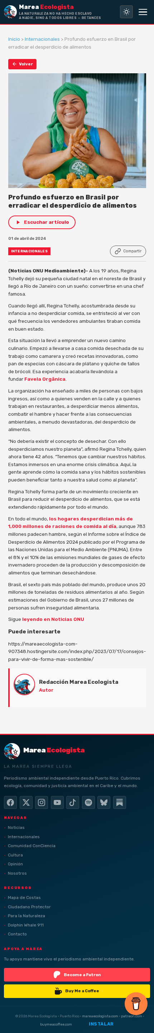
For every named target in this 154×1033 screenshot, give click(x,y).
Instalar (101, 1024)
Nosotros (17, 873)
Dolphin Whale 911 (26, 925)
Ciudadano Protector (29, 906)
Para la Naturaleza (26, 915)
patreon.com (131, 1016)
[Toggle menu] (143, 12)
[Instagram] (41, 802)
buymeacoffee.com (56, 1024)
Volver (26, 63)
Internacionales (42, 39)
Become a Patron (82, 974)
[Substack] (119, 802)
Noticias (16, 827)
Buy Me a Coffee (82, 990)
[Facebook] (10, 802)
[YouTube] (57, 802)
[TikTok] (72, 802)
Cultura (15, 854)
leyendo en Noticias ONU (53, 619)
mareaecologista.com (100, 1016)
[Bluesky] (103, 802)
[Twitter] (26, 802)
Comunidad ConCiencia (32, 845)
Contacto (17, 933)
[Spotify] (88, 802)
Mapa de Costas (24, 897)
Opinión (15, 863)
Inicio (14, 39)
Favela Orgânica (45, 379)
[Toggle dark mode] (126, 11)
